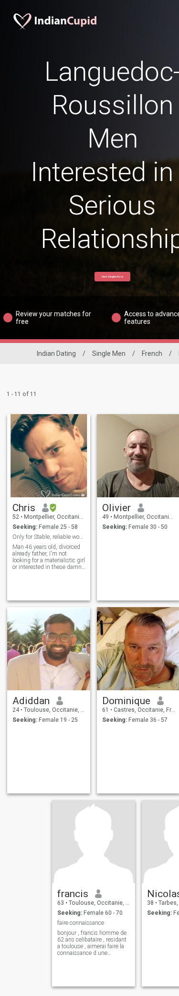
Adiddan (31, 701)
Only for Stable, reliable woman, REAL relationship (48, 537)
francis (72, 894)
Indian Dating (56, 353)
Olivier (116, 508)
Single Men (109, 353)
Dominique (126, 701)
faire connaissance (80, 923)
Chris (23, 508)
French (152, 353)
